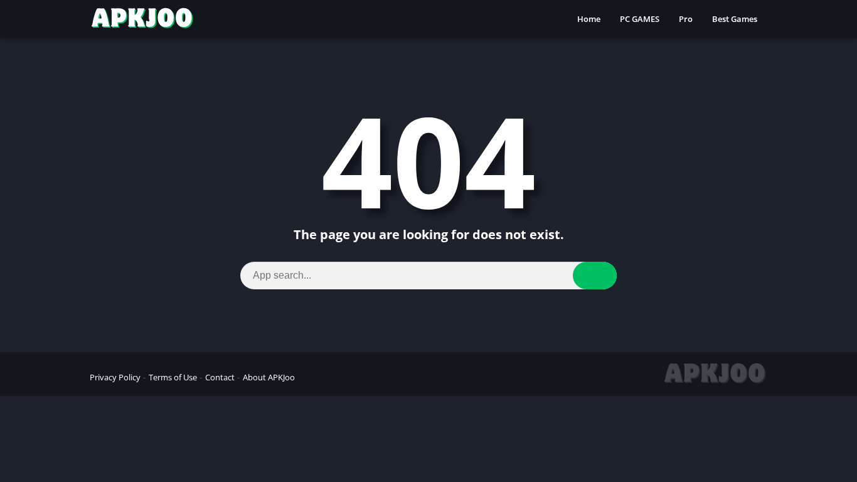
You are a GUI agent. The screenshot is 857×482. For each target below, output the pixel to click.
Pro (686, 18)
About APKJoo (269, 377)
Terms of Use (173, 377)
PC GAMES (639, 18)
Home (588, 18)
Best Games (734, 18)
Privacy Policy (115, 377)
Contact (220, 377)
